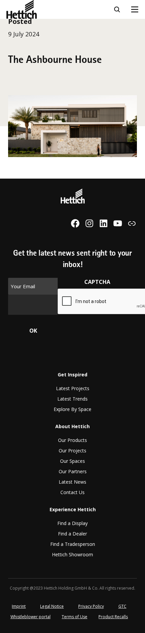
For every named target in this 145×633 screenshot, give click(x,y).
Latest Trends (72, 399)
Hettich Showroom (72, 554)
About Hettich (72, 426)
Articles (16, 60)
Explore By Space (72, 409)
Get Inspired (72, 374)
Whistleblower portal (30, 617)
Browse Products (29, 41)
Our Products (72, 440)
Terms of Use (74, 617)
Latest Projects (72, 388)
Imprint (19, 606)
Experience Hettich (32, 97)
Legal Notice (52, 606)
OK (33, 330)
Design (15, 23)
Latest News (72, 482)
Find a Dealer (72, 533)
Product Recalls (113, 617)
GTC (122, 606)
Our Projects (72, 450)
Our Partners (73, 471)
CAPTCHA (97, 282)
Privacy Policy (91, 606)
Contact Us (72, 492)
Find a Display (72, 523)
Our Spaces (72, 461)
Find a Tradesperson (72, 544)
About (14, 78)
